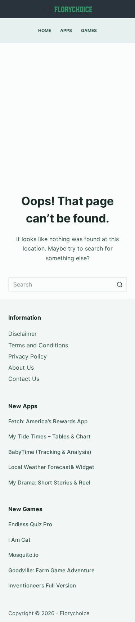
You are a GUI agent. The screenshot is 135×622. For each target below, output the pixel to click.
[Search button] (120, 284)
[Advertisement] (67, 114)
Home (44, 30)
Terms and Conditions (38, 345)
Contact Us (23, 378)
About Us (21, 367)
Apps (66, 30)
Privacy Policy (27, 356)
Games (89, 30)
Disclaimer (22, 333)
